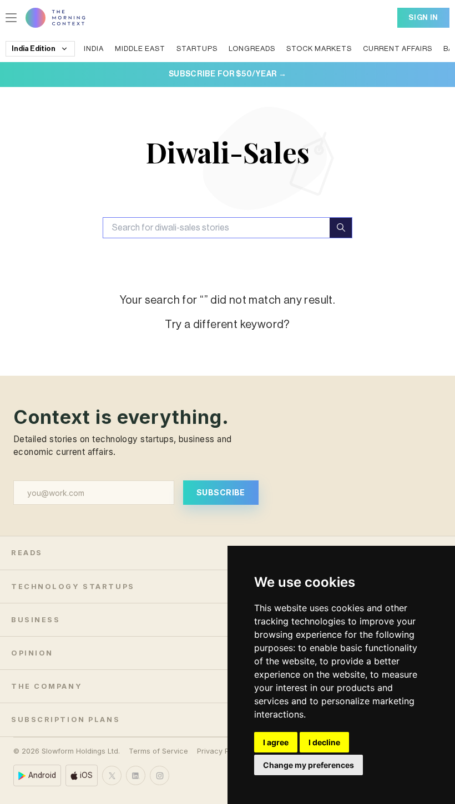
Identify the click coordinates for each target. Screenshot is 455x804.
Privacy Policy (221, 751)
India (94, 48)
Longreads (252, 48)
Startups (197, 48)
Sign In (423, 17)
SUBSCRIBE (220, 492)
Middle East (140, 48)
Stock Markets (319, 48)
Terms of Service (158, 751)
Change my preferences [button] (308, 765)
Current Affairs (397, 48)
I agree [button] (276, 742)
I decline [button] (324, 742)
